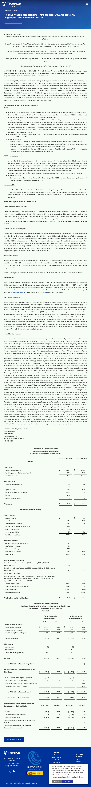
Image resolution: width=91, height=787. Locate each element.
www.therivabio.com (36, 329)
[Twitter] (10, 770)
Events (78, 762)
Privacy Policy (8, 783)
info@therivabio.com (12, 766)
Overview (79, 757)
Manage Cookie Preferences (28, 783)
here (46, 292)
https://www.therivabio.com (17, 292)
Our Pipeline (56, 760)
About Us (56, 755)
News (79, 759)
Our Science (56, 757)
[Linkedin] (14, 770)
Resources (57, 762)
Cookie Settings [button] (79, 777)
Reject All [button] (56, 781)
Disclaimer (16, 783)
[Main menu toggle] (86, 4)
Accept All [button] (67, 781)
